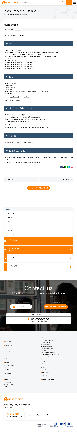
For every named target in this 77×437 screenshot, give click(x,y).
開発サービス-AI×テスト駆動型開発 (48, 352)
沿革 (5, 367)
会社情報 (7, 362)
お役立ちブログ (8, 382)
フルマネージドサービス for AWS (11, 350)
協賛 (42, 363)
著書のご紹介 (7, 369)
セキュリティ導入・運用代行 (47, 346)
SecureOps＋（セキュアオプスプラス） (12, 348)
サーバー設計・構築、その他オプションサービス (50, 354)
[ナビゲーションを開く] (74, 2)
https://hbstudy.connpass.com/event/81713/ (34, 127)
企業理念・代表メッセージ (9, 365)
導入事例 (7, 359)
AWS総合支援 (8, 345)
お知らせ (43, 361)
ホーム (6, 338)
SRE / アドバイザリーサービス (47, 348)
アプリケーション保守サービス (47, 356)
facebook (47, 417)
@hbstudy (14, 97)
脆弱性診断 (44, 350)
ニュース (6, 377)
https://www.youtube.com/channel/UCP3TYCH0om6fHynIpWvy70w (26, 119)
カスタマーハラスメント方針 (10, 375)
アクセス (6, 371)
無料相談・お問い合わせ (58, 307)
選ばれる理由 (8, 341)
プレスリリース (44, 365)
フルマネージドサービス (46, 342)
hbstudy (6, 386)
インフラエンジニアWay (9, 384)
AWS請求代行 (7, 351)
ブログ (6, 379)
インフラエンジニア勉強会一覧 (37, 188)
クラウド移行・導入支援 (46, 344)
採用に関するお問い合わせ (48, 379)
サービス (44, 338)
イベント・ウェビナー (45, 369)
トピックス (44, 367)
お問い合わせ (45, 376)
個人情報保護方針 (8, 373)
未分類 (18, 29)
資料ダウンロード (23, 307)
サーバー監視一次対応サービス (48, 340)
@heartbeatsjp (29, 417)
